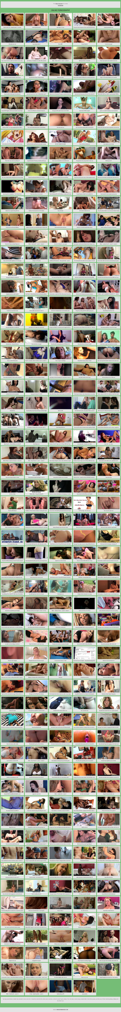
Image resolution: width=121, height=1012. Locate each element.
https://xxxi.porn (59, 3)
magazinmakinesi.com (62, 1009)
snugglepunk (60, 5)
